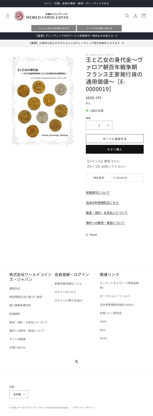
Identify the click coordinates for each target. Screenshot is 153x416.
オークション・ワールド (115, 296)
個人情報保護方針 (20, 305)
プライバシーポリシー (84, 407)
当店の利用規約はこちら (102, 202)
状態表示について (98, 192)
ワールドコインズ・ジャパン (32, 407)
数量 (88, 118)
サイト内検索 (17, 339)
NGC (103, 330)
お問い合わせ (17, 347)
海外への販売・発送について (105, 222)
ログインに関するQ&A (68, 300)
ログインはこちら (65, 292)
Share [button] (93, 234)
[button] (8, 16)
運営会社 (14, 288)
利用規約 (14, 314)
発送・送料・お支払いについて (107, 212)
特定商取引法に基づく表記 (25, 297)
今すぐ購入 (114, 149)
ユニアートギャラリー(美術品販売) (119, 285)
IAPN (103, 321)
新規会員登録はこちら (68, 283)
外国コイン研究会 (111, 313)
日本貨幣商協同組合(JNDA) (117, 304)
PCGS (103, 338)
